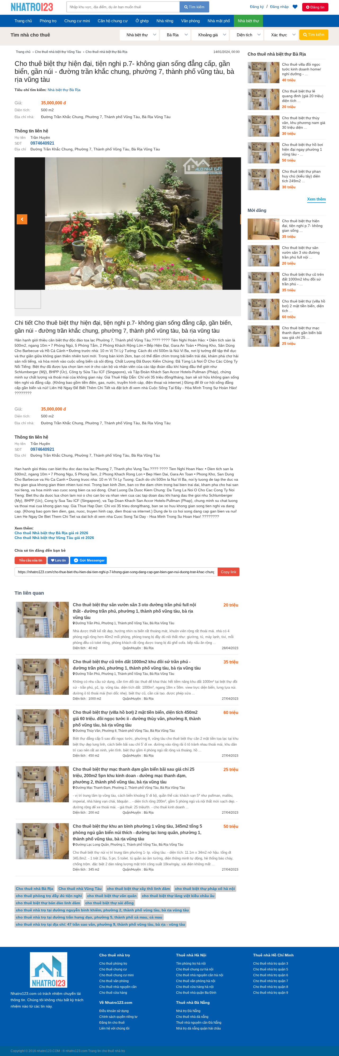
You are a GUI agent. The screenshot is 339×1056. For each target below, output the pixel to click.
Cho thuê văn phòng (114, 981)
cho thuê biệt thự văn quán (112, 896)
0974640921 (42, 143)
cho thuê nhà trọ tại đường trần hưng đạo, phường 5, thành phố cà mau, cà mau (89, 917)
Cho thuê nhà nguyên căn (118, 987)
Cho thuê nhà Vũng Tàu (80, 888)
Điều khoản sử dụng (114, 1011)
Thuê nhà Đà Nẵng (193, 1002)
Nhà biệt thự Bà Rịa (64, 90)
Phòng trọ (48, 21)
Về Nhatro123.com (115, 1002)
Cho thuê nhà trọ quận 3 (270, 963)
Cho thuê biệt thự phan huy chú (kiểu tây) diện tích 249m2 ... (301, 176)
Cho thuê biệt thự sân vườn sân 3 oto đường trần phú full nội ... (301, 252)
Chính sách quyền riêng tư (118, 1017)
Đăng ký (257, 7)
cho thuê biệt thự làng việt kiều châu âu (178, 896)
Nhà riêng (165, 21)
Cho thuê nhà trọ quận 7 (270, 981)
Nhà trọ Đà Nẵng (188, 1011)
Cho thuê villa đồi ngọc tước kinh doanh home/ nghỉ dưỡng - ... (301, 69)
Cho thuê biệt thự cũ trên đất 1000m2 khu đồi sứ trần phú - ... (303, 279)
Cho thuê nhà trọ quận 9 (270, 993)
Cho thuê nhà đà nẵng (192, 1017)
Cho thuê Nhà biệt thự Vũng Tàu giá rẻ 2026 (54, 538)
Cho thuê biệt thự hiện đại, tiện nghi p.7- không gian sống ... (302, 226)
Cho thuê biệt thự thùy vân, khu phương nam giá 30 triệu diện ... (303, 123)
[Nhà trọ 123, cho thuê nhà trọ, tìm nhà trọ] (32, 10)
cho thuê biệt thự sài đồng (109, 903)
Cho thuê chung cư (113, 969)
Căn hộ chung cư (113, 21)
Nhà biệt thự (248, 21)
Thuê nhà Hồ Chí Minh (273, 955)
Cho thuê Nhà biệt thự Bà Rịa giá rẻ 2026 (51, 533)
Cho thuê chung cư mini (116, 975)
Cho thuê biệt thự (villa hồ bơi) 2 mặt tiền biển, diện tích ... (303, 306)
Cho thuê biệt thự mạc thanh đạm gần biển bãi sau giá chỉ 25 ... (302, 333)
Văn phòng (190, 21)
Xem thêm (316, 199)
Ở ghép (142, 21)
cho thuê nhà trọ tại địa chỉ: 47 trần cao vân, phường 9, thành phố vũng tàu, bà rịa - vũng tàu (100, 924)
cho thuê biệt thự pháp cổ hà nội (205, 888)
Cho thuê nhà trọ (114, 955)
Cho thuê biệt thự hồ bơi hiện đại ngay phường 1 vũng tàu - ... (302, 149)
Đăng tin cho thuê (112, 1022)
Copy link (228, 572)
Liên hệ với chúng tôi (114, 1028)
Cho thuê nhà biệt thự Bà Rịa (277, 54)
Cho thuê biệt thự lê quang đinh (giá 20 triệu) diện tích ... (302, 96)
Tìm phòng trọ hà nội (191, 963)
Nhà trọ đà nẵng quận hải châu (198, 1028)
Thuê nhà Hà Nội (191, 955)
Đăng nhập (279, 7)
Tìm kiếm (196, 7)
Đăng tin (316, 7)
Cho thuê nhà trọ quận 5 (270, 969)
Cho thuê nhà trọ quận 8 (270, 987)
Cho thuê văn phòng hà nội (195, 981)
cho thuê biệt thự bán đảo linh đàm (48, 903)
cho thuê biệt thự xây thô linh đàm (138, 888)
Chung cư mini (77, 21)
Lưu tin (60, 560)
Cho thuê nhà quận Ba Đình (196, 993)
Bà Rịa (149, 648)
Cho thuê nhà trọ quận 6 (270, 975)
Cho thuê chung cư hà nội (194, 969)
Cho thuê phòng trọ (113, 963)
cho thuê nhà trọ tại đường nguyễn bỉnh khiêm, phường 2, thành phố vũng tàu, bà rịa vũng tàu (102, 910)
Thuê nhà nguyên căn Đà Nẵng (198, 1022)
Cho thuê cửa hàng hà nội (195, 987)
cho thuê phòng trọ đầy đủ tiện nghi (49, 896)
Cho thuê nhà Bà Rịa (34, 888)
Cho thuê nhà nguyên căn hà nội (199, 975)
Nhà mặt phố (219, 21)
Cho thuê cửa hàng (113, 993)
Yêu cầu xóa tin (30, 560)
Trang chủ (23, 21)
